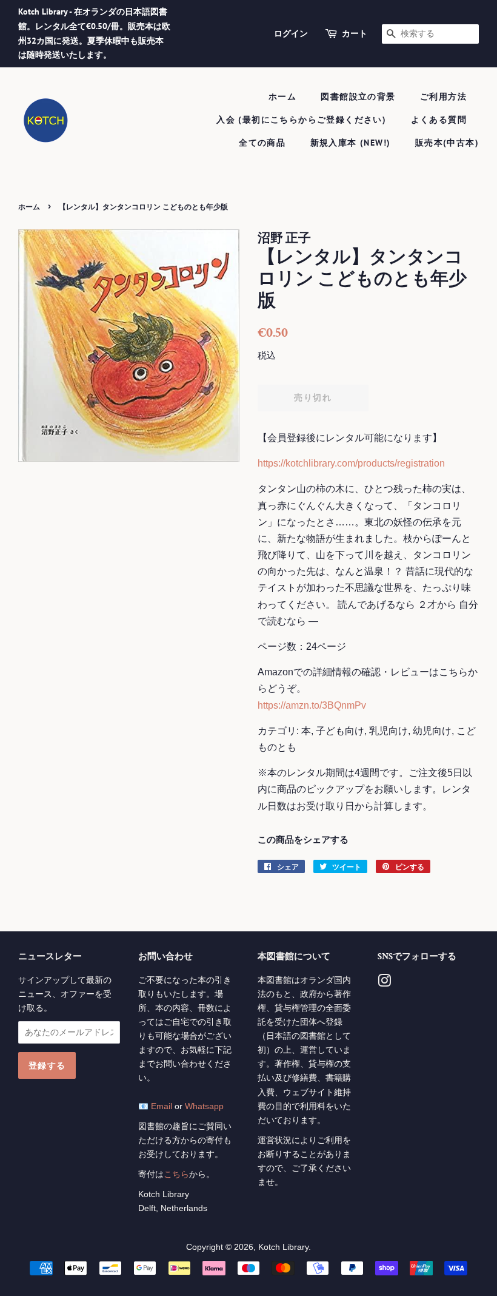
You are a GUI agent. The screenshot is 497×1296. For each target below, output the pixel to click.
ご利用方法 (443, 96)
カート (354, 33)
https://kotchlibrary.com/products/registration (351, 463)
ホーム (282, 96)
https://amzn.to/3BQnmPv (312, 705)
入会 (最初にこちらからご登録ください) (301, 119)
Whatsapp (204, 1106)
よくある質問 (439, 119)
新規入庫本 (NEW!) (350, 142)
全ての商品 (262, 142)
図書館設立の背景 (358, 96)
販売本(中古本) (447, 142)
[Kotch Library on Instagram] (384, 983)
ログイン (291, 33)
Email (161, 1106)
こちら (176, 1174)
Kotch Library (283, 1247)
